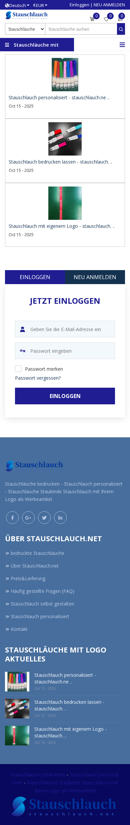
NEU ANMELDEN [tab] (95, 277)
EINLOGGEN (65, 396)
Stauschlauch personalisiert (40, 616)
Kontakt (19, 629)
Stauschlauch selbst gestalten (42, 604)
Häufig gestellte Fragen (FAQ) (42, 591)
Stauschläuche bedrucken (39, 774)
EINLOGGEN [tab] (35, 277)
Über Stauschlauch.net (35, 566)
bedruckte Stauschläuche (37, 553)
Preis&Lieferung (28, 578)
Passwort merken (44, 369)
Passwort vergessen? (38, 378)
